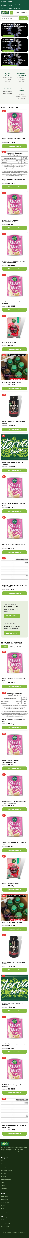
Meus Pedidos (4, 1199)
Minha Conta (4, 1196)
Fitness (3, 1164)
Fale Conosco (16, 8)
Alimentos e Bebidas (6, 1179)
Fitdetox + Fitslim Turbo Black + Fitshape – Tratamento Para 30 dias (14, 261)
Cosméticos (4, 1188)
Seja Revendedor (5, 1226)
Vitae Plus (3, 1176)
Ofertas (3, 1161)
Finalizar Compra (5, 1208)
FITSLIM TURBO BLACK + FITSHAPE (12, 382)
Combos (3, 1185)
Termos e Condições (6, 1223)
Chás (2, 1182)
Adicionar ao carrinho (14, 146)
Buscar (23, 18)
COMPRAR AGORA (11, 616)
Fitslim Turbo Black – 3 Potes (10, 343)
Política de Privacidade (7, 1220)
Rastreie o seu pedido (6, 8)
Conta (17, 12)
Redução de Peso (5, 1167)
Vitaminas (3, 1173)
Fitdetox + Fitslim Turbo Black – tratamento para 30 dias (11, 220)
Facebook (3, 1)
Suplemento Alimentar (6, 1170)
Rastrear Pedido (5, 1202)
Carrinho (24, 12)
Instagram (9, 1)
